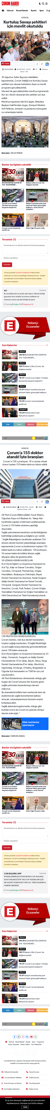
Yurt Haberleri (36, 1044)
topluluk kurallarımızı (23, 272)
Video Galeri (25, 1044)
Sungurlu (23, 409)
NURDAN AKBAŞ (11, 507)
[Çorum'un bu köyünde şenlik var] (13, 220)
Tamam (25, 1107)
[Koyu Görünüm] (40, 4)
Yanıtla (8, 304)
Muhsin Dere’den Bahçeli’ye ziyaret (29, 414)
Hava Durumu (34, 1072)
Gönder (7, 265)
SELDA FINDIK (8, 69)
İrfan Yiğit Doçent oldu (35, 228)
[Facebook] (15, 1037)
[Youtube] (31, 1037)
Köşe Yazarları (13, 1044)
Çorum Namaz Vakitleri (13, 1077)
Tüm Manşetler (34, 1083)
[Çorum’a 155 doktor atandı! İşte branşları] (25, 484)
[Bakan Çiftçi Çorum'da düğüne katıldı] (37, 175)
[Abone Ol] (47, 64)
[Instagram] (23, 1037)
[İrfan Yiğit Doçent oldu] (37, 220)
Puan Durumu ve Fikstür (13, 1083)
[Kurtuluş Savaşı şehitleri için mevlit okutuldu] (25, 46)
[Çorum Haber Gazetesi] (10, 3)
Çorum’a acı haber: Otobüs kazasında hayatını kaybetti (9, 205)
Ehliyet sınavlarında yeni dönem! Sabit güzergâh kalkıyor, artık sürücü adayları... (33, 391)
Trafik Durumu (34, 1077)
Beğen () (17, 304)
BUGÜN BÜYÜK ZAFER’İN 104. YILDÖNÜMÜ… (32, 356)
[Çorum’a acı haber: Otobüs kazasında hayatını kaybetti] (13, 195)
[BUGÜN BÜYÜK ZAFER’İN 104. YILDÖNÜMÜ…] (13, 175)
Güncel (10, 11)
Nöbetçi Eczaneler (11, 1072)
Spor (41, 11)
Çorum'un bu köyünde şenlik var (31, 402)
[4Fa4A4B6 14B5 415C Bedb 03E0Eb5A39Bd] (25, 131)
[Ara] (43, 4)
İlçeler (34, 11)
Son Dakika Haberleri (12, 1089)
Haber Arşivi (33, 1089)
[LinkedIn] (27, 1037)
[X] (19, 1037)
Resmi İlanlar (22, 11)
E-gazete (40, 1042)
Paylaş (7, 63)
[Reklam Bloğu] (25, 328)
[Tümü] (47, 345)
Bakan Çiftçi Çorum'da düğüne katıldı (31, 367)
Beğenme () (28, 304)
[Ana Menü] (46, 4)
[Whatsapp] (35, 1037)
